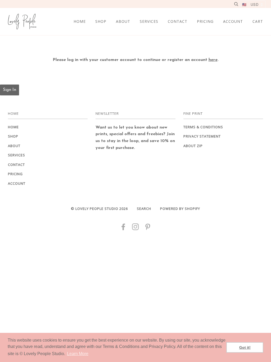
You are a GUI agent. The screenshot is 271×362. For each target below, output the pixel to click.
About (123, 21)
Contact (177, 21)
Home (80, 21)
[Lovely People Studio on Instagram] (135, 228)
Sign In (9, 90)
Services (149, 21)
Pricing (205, 21)
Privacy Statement (202, 136)
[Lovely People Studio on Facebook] (123, 228)
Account (233, 21)
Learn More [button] (77, 353)
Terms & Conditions (203, 127)
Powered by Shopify (180, 208)
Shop (100, 21)
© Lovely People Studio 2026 (99, 208)
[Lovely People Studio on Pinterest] (147, 228)
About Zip (193, 145)
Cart (257, 21)
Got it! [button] (245, 347)
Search (144, 208)
